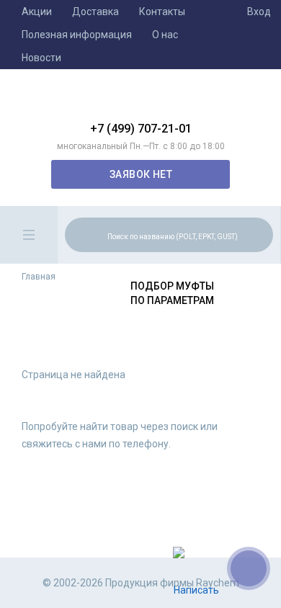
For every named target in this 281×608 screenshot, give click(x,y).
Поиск (260, 234)
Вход (259, 11)
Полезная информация (77, 34)
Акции (37, 11)
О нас (165, 34)
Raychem (140, 100)
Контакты (162, 11)
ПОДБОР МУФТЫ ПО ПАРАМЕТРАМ (172, 293)
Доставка (95, 11)
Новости (41, 57)
